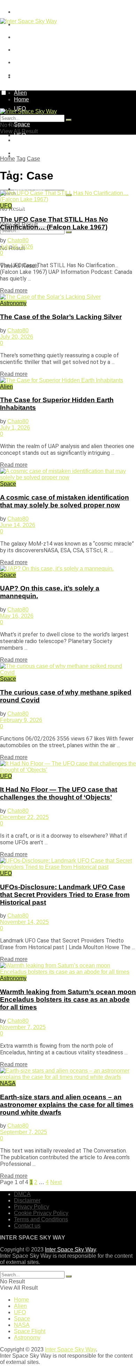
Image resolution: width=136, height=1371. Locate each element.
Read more (14, 290)
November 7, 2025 (23, 1027)
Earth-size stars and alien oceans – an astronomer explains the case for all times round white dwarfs (67, 1104)
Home (21, 77)
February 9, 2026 (21, 720)
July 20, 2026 (16, 337)
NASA (8, 1083)
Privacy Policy (31, 37)
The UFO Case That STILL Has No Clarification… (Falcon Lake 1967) (54, 223)
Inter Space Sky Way (70, 1249)
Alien (6, 387)
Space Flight (29, 189)
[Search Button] (68, 232)
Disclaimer (27, 1200)
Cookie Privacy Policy (41, 50)
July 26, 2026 (16, 247)
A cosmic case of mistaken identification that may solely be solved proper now (64, 501)
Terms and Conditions (41, 62)
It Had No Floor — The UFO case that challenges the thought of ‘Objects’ (58, 793)
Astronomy (27, 207)
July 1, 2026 (15, 428)
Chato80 (18, 240)
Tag (20, 159)
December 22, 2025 (24, 817)
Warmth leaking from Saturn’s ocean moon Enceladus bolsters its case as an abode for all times (68, 999)
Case (33, 159)
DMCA (22, 12)
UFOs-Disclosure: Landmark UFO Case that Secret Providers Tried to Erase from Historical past (65, 894)
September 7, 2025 (23, 1132)
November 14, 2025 (24, 922)
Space (22, 153)
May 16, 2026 (16, 616)
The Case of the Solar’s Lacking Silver (61, 316)
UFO (20, 135)
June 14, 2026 (17, 525)
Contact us (27, 1226)
